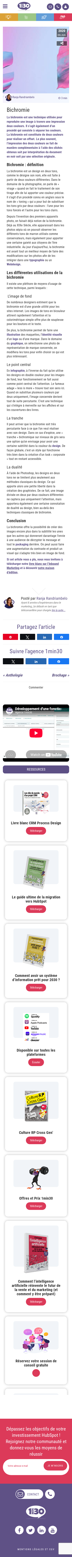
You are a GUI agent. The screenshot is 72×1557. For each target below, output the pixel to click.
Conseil (9, 17)
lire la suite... (58, 610)
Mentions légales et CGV (36, 1549)
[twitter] (30, 1530)
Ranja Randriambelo (23, 97)
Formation (45, 17)
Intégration (27, 17)
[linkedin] (41, 1530)
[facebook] (19, 1530)
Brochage (59, 675)
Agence (62, 17)
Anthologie (14, 675)
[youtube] (52, 1530)
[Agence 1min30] (24, 5)
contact (33, 1494)
